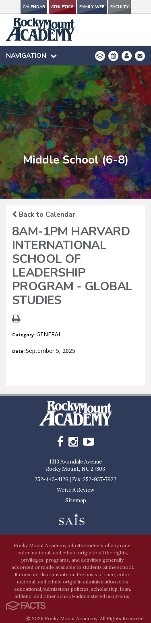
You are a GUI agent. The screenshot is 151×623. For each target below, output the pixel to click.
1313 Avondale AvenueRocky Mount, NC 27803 (75, 465)
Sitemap (75, 500)
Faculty (119, 7)
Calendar (34, 7)
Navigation (26, 55)
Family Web (92, 7)
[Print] (16, 319)
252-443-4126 (51, 479)
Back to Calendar (46, 214)
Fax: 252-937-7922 (94, 479)
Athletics (62, 7)
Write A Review (75, 490)
